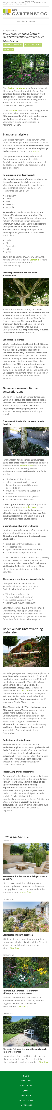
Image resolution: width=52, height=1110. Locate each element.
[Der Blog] (7, 12)
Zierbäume (35, 259)
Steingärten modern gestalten (18, 934)
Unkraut (25, 690)
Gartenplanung (33, 45)
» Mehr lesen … (26, 892)
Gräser (36, 151)
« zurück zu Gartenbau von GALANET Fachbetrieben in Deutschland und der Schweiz (24, 3)
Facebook (26, 1095)
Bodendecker (26, 465)
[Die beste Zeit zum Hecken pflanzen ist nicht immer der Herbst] (26, 1031)
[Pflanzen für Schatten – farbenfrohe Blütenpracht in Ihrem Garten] (26, 972)
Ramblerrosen (29, 507)
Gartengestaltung (13, 45)
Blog (26, 1076)
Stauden (13, 110)
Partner (26, 1080)
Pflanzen (8, 49)
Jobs (26, 1090)
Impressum (26, 1105)
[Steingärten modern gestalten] (26, 917)
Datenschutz (26, 1100)
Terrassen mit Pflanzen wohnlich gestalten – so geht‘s (25, 877)
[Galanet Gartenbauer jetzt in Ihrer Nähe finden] (26, 825)
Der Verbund (26, 1085)
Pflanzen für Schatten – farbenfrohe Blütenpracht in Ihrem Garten (20, 992)
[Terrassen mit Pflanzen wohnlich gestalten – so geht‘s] (26, 858)
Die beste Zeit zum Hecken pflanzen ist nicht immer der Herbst (25, 1050)
